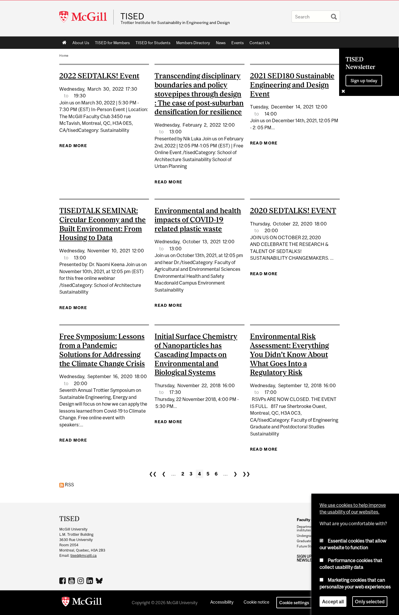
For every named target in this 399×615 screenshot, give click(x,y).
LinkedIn (90, 580)
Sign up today (364, 80)
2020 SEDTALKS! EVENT (293, 210)
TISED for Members (112, 42)
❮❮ (153, 473)
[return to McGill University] (81, 602)
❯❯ (246, 473)
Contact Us (259, 42)
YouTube (72, 580)
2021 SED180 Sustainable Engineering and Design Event (292, 85)
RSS (69, 484)
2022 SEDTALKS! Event (99, 76)
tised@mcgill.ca (83, 555)
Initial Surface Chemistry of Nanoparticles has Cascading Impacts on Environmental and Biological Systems (196, 354)
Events (237, 42)
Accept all (333, 601)
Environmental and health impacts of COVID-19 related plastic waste (198, 219)
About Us (80, 42)
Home (64, 43)
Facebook (63, 580)
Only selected (370, 601)
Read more (73, 145)
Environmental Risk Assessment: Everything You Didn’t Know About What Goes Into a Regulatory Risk (289, 354)
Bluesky (99, 580)
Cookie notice (256, 602)
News (220, 42)
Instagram (81, 580)
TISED (132, 16)
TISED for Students (153, 42)
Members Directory (193, 42)
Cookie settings (294, 602)
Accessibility (221, 602)
